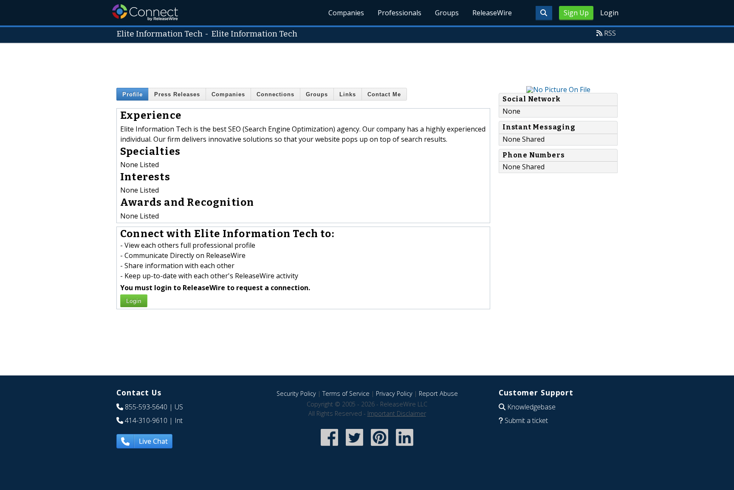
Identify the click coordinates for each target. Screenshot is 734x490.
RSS (610, 33)
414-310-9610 (146, 420)
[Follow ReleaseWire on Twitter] (354, 447)
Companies (346, 12)
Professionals (399, 12)
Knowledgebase (531, 407)
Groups (447, 12)
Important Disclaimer (396, 413)
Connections (275, 94)
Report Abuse (438, 393)
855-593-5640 (146, 407)
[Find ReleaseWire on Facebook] (329, 447)
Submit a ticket (526, 420)
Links (347, 94)
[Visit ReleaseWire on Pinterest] (379, 447)
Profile (132, 94)
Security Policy (296, 393)
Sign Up (576, 12)
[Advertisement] (367, 63)
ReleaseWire (492, 12)
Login (609, 12)
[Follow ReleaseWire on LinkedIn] (404, 447)
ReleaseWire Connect (145, 12)
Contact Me (384, 94)
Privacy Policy (394, 393)
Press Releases (177, 94)
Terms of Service (346, 393)
